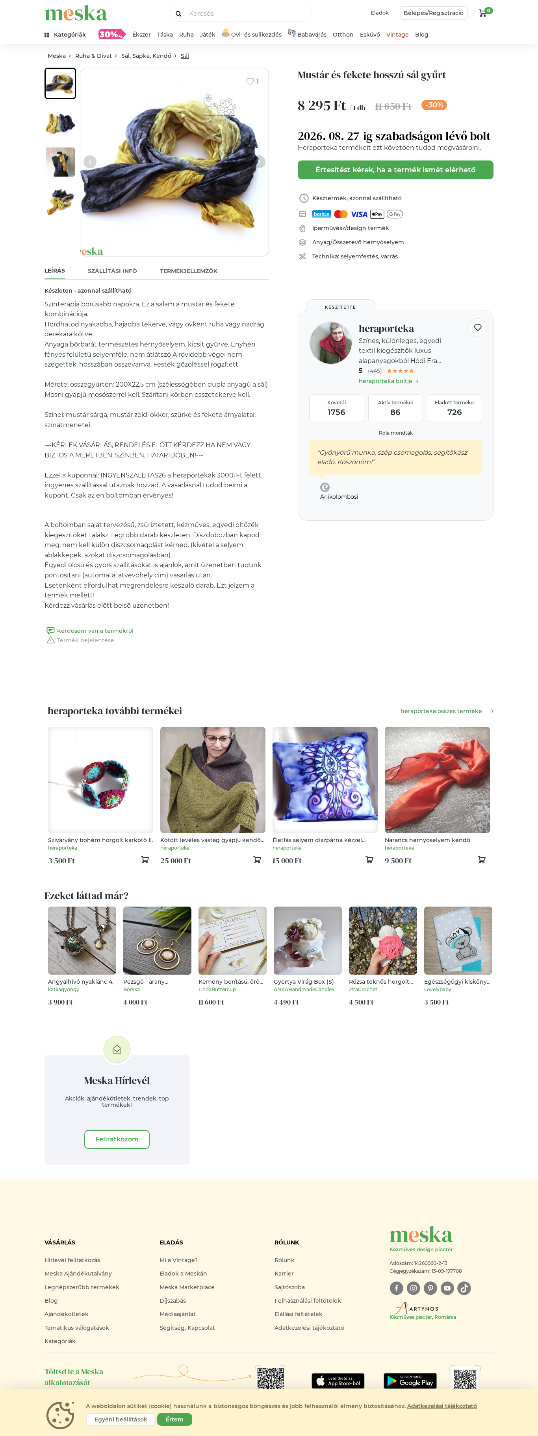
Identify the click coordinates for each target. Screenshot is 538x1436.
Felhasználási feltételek (308, 1300)
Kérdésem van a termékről (95, 630)
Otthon (343, 34)
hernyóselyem (383, 242)
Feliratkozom (117, 1139)
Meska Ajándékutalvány (78, 1273)
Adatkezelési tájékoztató (309, 1327)
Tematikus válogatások (77, 1327)
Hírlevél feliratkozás (72, 1260)
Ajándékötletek (67, 1314)
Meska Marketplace (187, 1287)
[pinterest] (430, 1288)
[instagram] (413, 1288)
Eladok (380, 12)
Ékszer (141, 34)
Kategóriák (60, 1341)
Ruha (186, 34)
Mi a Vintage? (179, 1260)
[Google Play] (338, 1381)
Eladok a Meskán (183, 1273)
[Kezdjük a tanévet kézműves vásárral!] (112, 34)
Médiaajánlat (178, 1314)
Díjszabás (173, 1300)
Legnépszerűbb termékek (82, 1287)
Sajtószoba (290, 1287)
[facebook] (396, 1288)
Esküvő (370, 34)
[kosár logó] (483, 13)
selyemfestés (359, 256)
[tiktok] (464, 1288)
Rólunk (285, 1260)
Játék (207, 34)
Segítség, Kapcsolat (187, 1327)
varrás (389, 256)
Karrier (284, 1273)
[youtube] (447, 1288)
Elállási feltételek (299, 1314)
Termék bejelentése (85, 640)
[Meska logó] (76, 13)
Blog (422, 34)
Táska (165, 34)
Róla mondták (396, 433)
